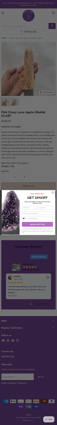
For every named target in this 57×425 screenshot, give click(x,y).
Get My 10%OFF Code (37, 224)
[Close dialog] (53, 192)
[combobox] (25, 218)
